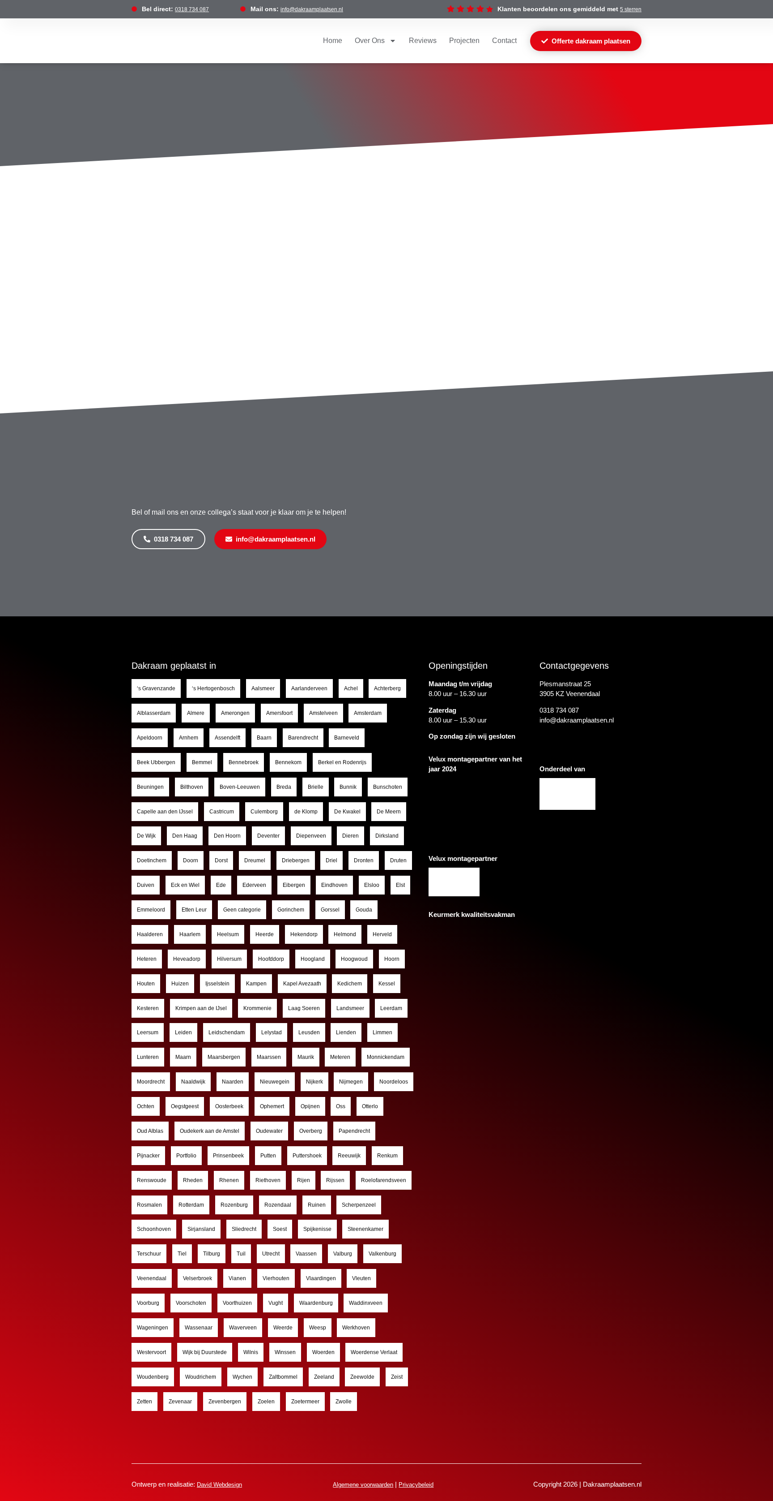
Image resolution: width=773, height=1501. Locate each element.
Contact (504, 40)
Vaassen (306, 1254)
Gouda (364, 910)
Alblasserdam (153, 713)
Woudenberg (153, 1377)
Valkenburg (382, 1254)
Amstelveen (323, 713)
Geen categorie (242, 910)
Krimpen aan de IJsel (201, 1008)
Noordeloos (393, 1082)
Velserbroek (197, 1278)
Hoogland (313, 959)
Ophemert (272, 1106)
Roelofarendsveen (383, 1180)
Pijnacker (148, 1156)
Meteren (340, 1057)
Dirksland (387, 836)
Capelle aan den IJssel (165, 812)
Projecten (464, 40)
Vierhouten (276, 1278)
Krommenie (257, 1008)
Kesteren (148, 1008)
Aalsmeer (263, 688)
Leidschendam (226, 1032)
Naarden (232, 1082)
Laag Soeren (304, 1008)
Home (332, 40)
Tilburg (211, 1254)
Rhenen (229, 1180)
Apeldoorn (149, 738)
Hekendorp (304, 934)
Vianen (237, 1278)
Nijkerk (314, 1082)
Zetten (144, 1401)
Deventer (268, 836)
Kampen (256, 984)
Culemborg (264, 812)
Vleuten (361, 1278)
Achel (351, 688)
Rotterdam (191, 1205)
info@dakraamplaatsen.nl (311, 9)
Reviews (423, 40)
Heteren (147, 959)
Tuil (241, 1254)
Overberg (310, 1131)
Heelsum (228, 934)
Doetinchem (151, 860)
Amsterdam (368, 713)
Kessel (386, 984)
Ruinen (317, 1205)
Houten (146, 984)
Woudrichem (200, 1377)
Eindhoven (334, 885)
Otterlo (370, 1106)
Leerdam (391, 1008)
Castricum (221, 812)
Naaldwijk (193, 1082)
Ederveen (254, 885)
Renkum (387, 1156)
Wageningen (152, 1328)
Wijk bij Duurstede (205, 1352)
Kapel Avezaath (302, 984)
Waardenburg (316, 1303)
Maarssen (269, 1057)
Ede (221, 885)
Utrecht (271, 1254)
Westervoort (151, 1352)
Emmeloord (151, 910)
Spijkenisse (317, 1229)
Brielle (315, 787)
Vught (275, 1303)
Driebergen (296, 860)
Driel (331, 860)
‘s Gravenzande (156, 688)
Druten (398, 860)
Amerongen (235, 713)
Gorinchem (290, 910)
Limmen (382, 1032)
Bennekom (288, 762)
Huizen (180, 984)
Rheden (193, 1180)
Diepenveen (311, 836)
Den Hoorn (227, 836)
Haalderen (150, 934)
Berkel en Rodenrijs (342, 762)
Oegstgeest (185, 1106)
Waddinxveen (365, 1303)
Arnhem (188, 738)
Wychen (242, 1377)
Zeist (397, 1377)
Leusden (309, 1032)
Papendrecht (354, 1131)
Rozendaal (277, 1205)
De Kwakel (347, 812)
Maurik (305, 1057)
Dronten (364, 860)
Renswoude (151, 1180)
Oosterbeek (229, 1106)
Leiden (183, 1032)
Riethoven (267, 1180)
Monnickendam (385, 1057)
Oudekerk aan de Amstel (209, 1131)
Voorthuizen (237, 1303)
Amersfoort (279, 713)
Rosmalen (149, 1205)
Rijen (303, 1180)
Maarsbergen (224, 1057)
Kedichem (349, 984)
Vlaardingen (321, 1278)
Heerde (264, 934)
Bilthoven (191, 787)
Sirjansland (201, 1229)
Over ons (370, 40)
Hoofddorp (271, 959)
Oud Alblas (150, 1131)
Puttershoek (307, 1156)
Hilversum (229, 959)
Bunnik (348, 787)
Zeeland (324, 1377)
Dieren (350, 836)
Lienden (346, 1032)
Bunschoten (387, 787)
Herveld (382, 934)
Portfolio (186, 1156)
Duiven (145, 885)
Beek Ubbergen (156, 762)
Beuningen (150, 787)
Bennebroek (244, 762)
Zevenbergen (224, 1401)
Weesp (317, 1328)
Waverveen (243, 1328)
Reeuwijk (349, 1156)
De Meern (389, 812)
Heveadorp (186, 959)
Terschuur (149, 1254)
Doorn (190, 860)
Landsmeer (350, 1008)
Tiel (182, 1254)
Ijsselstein (217, 984)
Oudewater (269, 1131)
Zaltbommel (283, 1377)
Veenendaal (151, 1278)
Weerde (283, 1328)
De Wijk (146, 836)
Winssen (285, 1352)
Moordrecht (151, 1082)
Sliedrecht (244, 1229)
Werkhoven (356, 1328)
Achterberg (387, 688)
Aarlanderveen (309, 688)
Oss (340, 1106)
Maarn (183, 1057)
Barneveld (346, 738)
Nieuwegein (274, 1082)
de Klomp (306, 812)
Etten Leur (194, 910)
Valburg (342, 1254)
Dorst (221, 860)
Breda (283, 787)
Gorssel (330, 910)
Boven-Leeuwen (240, 787)
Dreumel (254, 860)
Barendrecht (303, 738)
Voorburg (148, 1303)
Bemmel (202, 762)
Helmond (345, 934)
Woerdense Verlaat (374, 1352)
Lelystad (271, 1032)
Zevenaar (180, 1401)
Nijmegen (351, 1082)
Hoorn (391, 959)
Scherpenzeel (359, 1205)
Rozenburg (234, 1205)
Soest (280, 1229)
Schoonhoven (154, 1229)
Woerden (323, 1352)
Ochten (145, 1106)
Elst (400, 885)
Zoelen (266, 1401)
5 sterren (630, 9)
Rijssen (335, 1180)
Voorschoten (191, 1303)
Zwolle (344, 1401)
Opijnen (310, 1106)
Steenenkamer (365, 1229)
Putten (268, 1156)
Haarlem (189, 934)
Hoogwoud (354, 959)
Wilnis (250, 1352)
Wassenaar (198, 1328)
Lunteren (148, 1057)
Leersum (147, 1032)
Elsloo (371, 885)
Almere (195, 713)
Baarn (264, 738)
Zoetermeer (305, 1401)
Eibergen (294, 885)
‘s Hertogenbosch (213, 688)
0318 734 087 (192, 9)
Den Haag (184, 836)
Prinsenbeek (228, 1156)
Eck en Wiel (185, 885)
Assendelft (227, 738)
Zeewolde (362, 1377)
